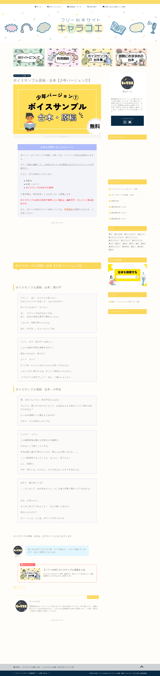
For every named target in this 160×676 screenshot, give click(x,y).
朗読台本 (115, 201)
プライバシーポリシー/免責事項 (25, 673)
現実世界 (126, 246)
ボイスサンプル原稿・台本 (22, 75)
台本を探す (93, 7)
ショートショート (132, 237)
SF (111, 234)
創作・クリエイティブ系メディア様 (125, 302)
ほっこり (142, 234)
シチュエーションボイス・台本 (124, 189)
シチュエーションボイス (117, 237)
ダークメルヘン (115, 240)
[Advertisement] (57, 241)
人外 (112, 243)
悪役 (144, 243)
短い (134, 246)
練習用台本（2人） (119, 213)
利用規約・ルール (75, 7)
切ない (119, 243)
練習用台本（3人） (119, 219)
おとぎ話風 (119, 234)
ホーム (39, 7)
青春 (112, 249)
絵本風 (141, 246)
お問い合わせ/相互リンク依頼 (115, 7)
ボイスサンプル (19, 587)
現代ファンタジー (115, 246)
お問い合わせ (43, 673)
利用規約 (68, 209)
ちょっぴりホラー (131, 234)
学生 (132, 243)
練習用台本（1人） (119, 207)
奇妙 (126, 243)
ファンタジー (126, 240)
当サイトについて (55, 7)
